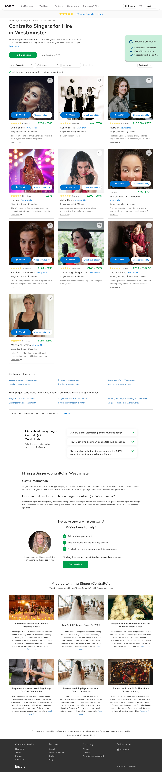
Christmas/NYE (90, 6)
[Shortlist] (140, 6)
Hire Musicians (26, 6)
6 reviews (26, 123)
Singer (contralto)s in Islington (71, 402)
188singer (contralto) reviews (89, 14)
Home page (14, 20)
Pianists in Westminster (69, 384)
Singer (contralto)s (31, 20)
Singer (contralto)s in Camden (22, 398)
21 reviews (26, 196)
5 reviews (75, 123)
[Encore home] (9, 6)
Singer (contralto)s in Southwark (72, 398)
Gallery (52, 756)
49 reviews (76, 268)
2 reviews (113, 192)
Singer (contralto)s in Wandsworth (123, 402)
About (85, 749)
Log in (149, 6)
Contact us (20, 759)
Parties (58, 6)
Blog (51, 759)
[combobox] (21, 65)
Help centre (20, 749)
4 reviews (125, 268)
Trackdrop (121, 766)
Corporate (72, 6)
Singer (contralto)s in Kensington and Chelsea (128, 398)
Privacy (18, 756)
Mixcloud (133, 766)
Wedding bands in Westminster (23, 380)
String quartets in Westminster (121, 380)
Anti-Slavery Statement (93, 756)
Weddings (43, 6)
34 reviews (26, 268)
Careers (86, 752)
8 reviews (125, 123)
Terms (18, 752)
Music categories (56, 752)
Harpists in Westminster (20, 384)
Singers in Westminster (68, 380)
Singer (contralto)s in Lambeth (22, 402)
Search (131, 6)
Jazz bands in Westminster (119, 384)
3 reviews (75, 196)
